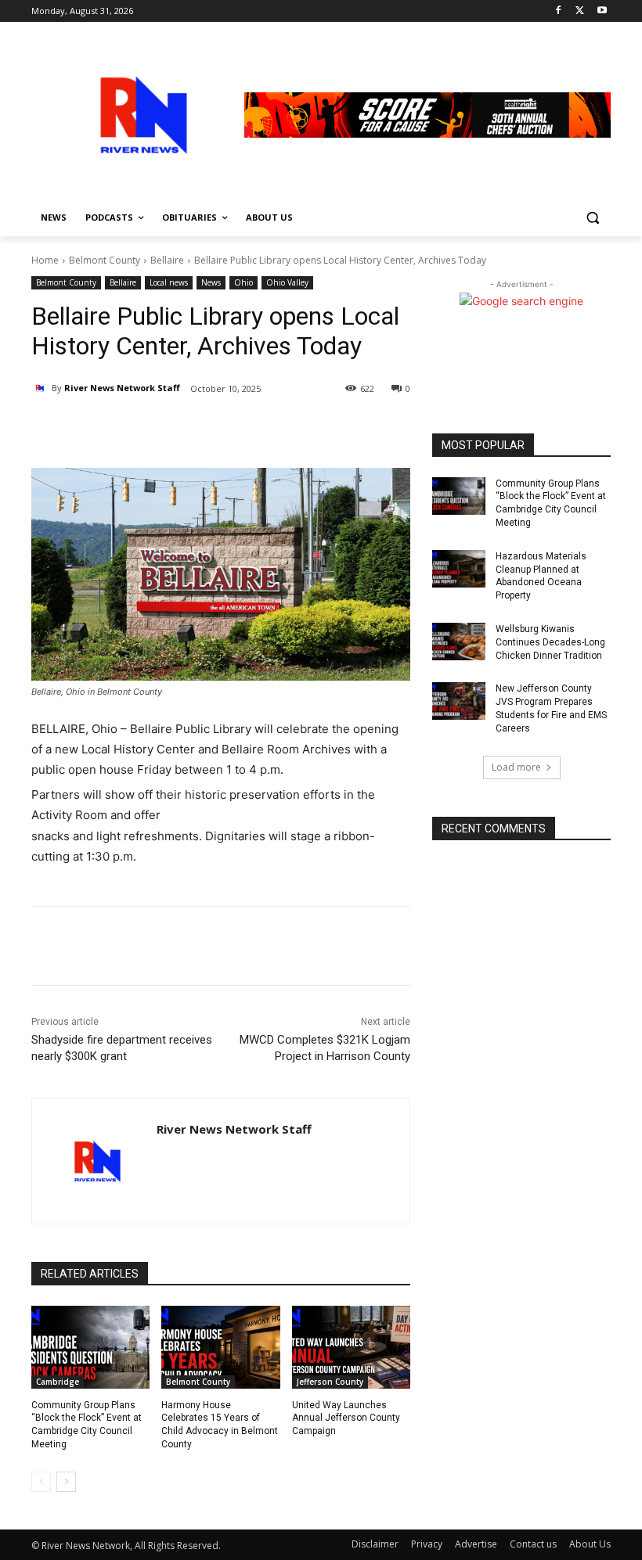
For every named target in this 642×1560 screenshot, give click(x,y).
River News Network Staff (122, 388)
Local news (169, 282)
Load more (516, 767)
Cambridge (57, 1381)
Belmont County (104, 260)
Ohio (243, 282)
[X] (580, 11)
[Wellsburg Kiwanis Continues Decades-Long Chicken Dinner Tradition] (458, 641)
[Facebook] (559, 11)
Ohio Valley (287, 282)
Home (45, 260)
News (211, 282)
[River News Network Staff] (41, 388)
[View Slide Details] (427, 115)
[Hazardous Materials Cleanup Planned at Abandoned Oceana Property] (458, 569)
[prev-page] (41, 1482)
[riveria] (137, 115)
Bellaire (167, 260)
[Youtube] (602, 11)
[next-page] (66, 1482)
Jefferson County (330, 1381)
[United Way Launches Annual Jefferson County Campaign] (351, 1347)
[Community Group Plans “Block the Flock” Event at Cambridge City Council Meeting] (90, 1347)
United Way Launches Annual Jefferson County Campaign (346, 1418)
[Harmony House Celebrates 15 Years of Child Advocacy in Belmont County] (220, 1347)
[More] (216, 428)
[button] (592, 217)
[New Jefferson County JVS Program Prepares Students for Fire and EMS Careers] (458, 701)
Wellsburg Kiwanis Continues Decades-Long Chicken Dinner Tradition (550, 642)
